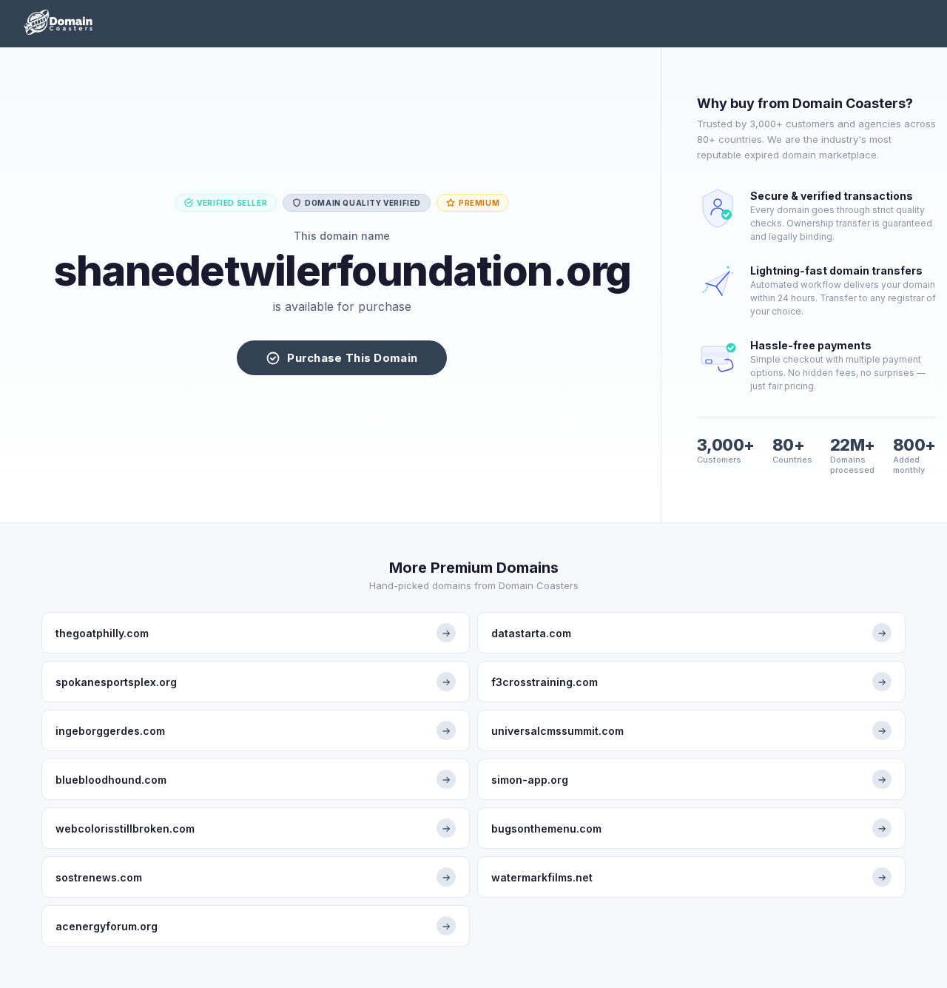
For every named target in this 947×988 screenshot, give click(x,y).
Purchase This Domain (352, 358)
